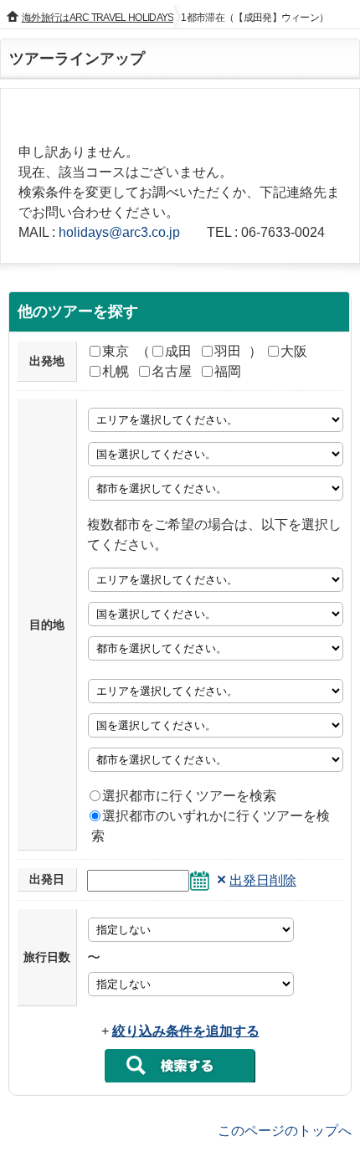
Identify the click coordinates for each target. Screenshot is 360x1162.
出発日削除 (262, 880)
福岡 (227, 371)
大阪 (293, 351)
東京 (115, 351)
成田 (178, 351)
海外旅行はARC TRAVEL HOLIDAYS (97, 18)
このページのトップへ (285, 1129)
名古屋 (172, 371)
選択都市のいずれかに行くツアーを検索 (210, 826)
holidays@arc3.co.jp (119, 232)
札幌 (115, 371)
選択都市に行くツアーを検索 (189, 796)
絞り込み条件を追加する (186, 1031)
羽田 (227, 351)
